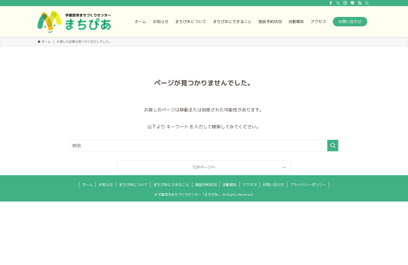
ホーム (87, 184)
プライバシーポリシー (308, 184)
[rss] (359, 3)
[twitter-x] (338, 3)
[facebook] (330, 3)
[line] (352, 3)
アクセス (250, 184)
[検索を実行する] (332, 145)
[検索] (367, 3)
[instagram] (345, 3)
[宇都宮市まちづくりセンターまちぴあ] (74, 22)
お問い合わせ (273, 184)
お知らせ (106, 184)
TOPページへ (203, 167)
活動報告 (229, 184)
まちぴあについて (133, 184)
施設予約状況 (206, 184)
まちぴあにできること (171, 184)
